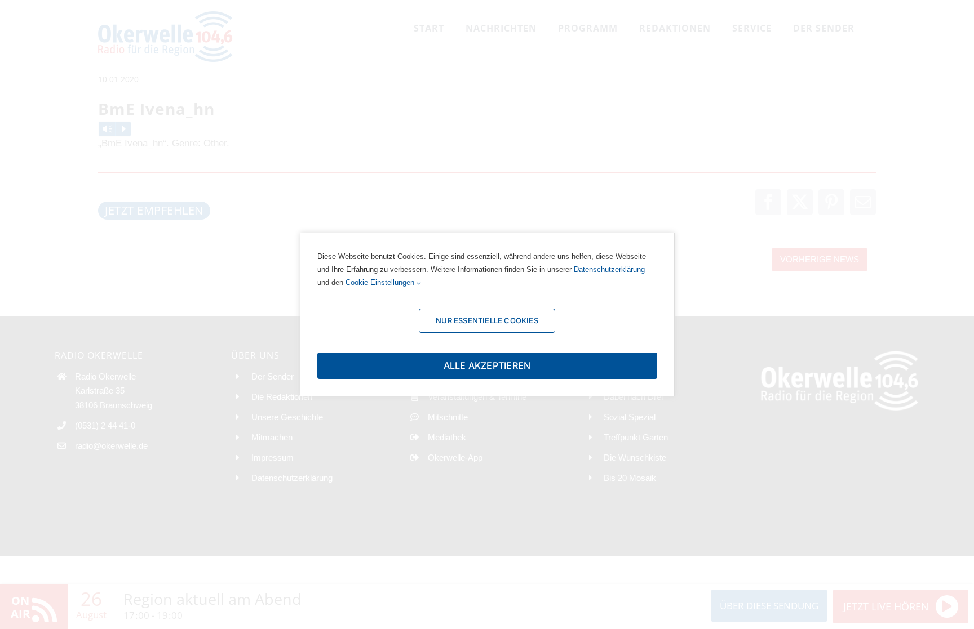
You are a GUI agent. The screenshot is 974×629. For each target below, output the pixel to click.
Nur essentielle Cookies (487, 320)
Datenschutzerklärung (609, 269)
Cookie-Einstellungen (381, 282)
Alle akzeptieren (487, 365)
